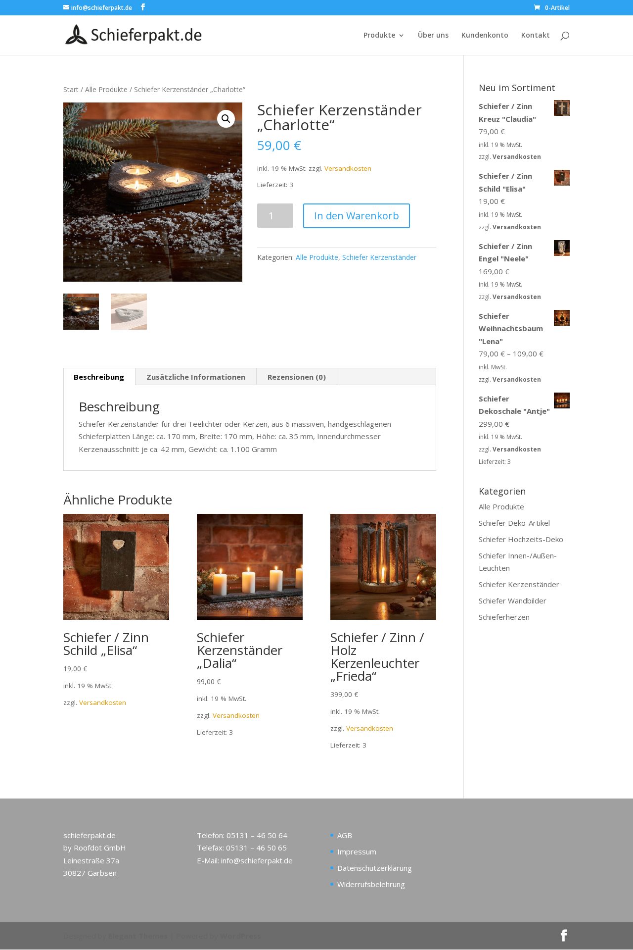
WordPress (240, 936)
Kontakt (535, 36)
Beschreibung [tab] (99, 377)
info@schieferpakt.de (257, 860)
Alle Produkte (106, 89)
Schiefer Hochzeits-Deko (521, 539)
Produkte (379, 36)
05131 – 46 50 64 (256, 835)
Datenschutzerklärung (374, 868)
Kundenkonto (484, 36)
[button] (226, 119)
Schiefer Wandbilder (512, 600)
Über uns (433, 36)
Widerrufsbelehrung (371, 884)
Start (71, 89)
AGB (344, 835)
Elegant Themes (138, 936)
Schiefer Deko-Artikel (514, 523)
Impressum (356, 851)
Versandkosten (347, 168)
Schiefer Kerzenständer (379, 257)
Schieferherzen (504, 617)
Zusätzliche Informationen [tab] (195, 377)
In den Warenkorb (356, 215)
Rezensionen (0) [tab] (297, 377)
